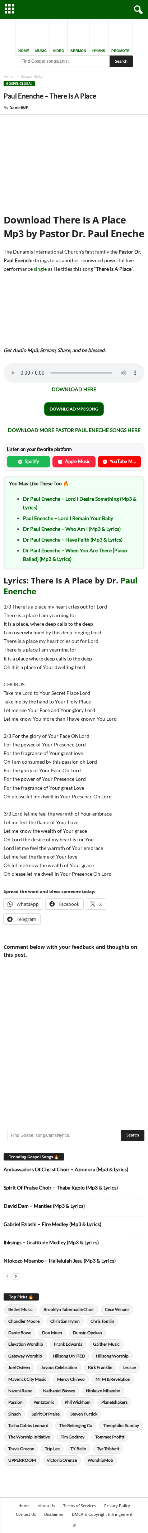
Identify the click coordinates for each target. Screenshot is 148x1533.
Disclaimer (54, 1514)
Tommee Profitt (109, 1437)
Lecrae (129, 1367)
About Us (46, 1505)
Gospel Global (19, 83)
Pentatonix (43, 1402)
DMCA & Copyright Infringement (102, 1514)
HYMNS (98, 51)
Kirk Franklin (100, 1367)
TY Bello (78, 1448)
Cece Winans (117, 1309)
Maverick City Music (27, 1379)
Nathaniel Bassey (59, 1390)
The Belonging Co (75, 1425)
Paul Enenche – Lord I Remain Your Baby (68, 518)
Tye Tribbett (108, 1448)
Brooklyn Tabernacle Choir (68, 1309)
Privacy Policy (117, 1505)
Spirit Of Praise (46, 1414)
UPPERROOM (22, 1460)
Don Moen (52, 1332)
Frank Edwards (68, 1344)
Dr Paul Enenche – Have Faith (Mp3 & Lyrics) (72, 540)
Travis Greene (21, 1448)
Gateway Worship (25, 1356)
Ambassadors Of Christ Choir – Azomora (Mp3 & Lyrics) (66, 1169)
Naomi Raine (20, 1390)
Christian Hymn (65, 1321)
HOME (23, 51)
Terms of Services (79, 1505)
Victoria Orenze (62, 1460)
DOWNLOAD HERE (74, 389)
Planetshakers (114, 1402)
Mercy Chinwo (71, 1379)
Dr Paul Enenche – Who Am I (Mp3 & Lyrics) (72, 529)
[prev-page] (7, 1276)
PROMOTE (120, 51)
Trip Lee (52, 1448)
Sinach (14, 1414)
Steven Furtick (83, 1414)
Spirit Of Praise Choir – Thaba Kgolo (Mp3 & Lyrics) (61, 1187)
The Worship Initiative (29, 1437)
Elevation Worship (25, 1344)
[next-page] (15, 1276)
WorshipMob (100, 1460)
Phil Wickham (78, 1402)
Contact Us (26, 1514)
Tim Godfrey (72, 1437)
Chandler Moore (24, 1321)
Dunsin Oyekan (87, 1332)
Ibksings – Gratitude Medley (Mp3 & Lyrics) (51, 1242)
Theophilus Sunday (121, 1425)
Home (9, 76)
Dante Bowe (19, 1332)
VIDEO (58, 51)
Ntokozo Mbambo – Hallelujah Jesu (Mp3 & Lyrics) (60, 1261)
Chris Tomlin (102, 1321)
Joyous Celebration (59, 1367)
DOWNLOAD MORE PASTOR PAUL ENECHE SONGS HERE (74, 430)
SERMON (78, 51)
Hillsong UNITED (69, 1356)
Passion (15, 1402)
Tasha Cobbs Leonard (28, 1425)
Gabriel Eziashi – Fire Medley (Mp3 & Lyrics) (52, 1224)
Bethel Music (20, 1309)
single (40, 269)
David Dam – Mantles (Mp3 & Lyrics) (44, 1206)
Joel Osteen (19, 1367)
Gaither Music (106, 1344)
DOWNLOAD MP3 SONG (74, 409)
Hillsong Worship (112, 1356)
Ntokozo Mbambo (103, 1390)
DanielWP (18, 107)
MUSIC (41, 51)
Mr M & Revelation (113, 1379)
